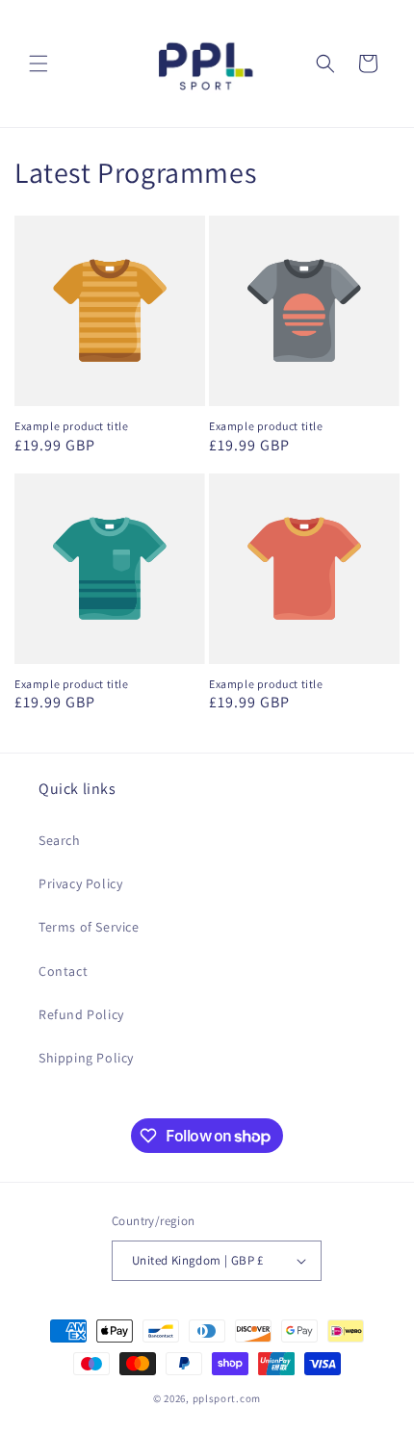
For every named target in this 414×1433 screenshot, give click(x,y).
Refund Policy (81, 1014)
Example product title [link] (71, 426)
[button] (38, 63)
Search (60, 840)
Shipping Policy (86, 1057)
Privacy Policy (80, 883)
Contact (63, 971)
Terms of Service (89, 926)
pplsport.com (227, 1398)
